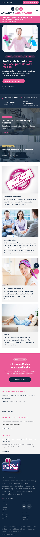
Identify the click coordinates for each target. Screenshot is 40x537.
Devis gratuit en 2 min (12, 81)
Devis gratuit (25, 517)
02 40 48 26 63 (8, 498)
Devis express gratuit (31, 2)
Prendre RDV (5, 518)
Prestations (4, 507)
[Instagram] (29, 506)
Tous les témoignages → (8, 411)
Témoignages (5, 514)
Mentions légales (6, 534)
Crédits (13, 534)
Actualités (4, 516)
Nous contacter (25, 515)
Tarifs (3, 511)
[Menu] (37, 10)
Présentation (5, 505)
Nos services (9, 86)
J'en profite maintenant (19, 379)
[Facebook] (24, 506)
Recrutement (25, 519)
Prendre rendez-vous (7, 428)
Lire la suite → (5, 451)
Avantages (4, 509)
